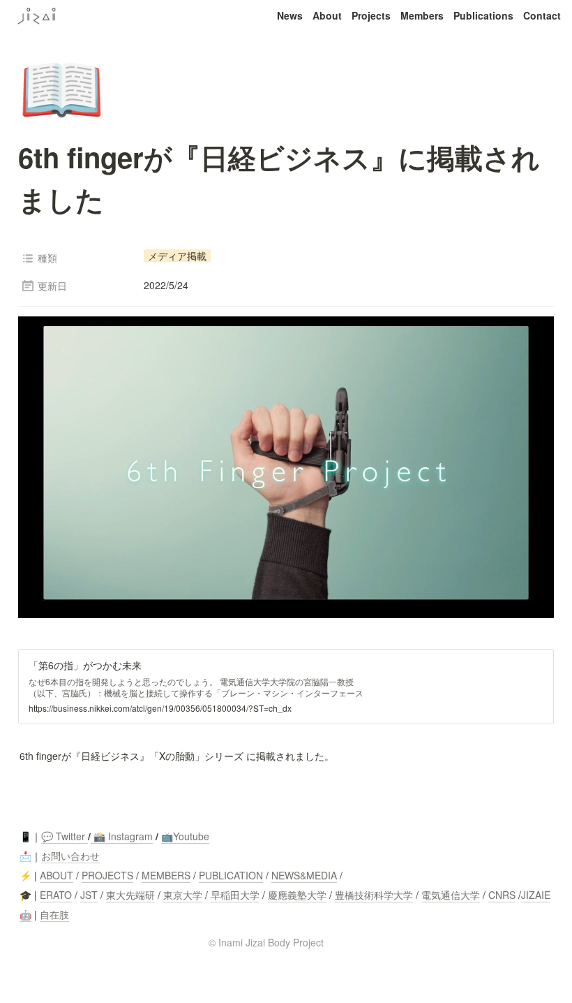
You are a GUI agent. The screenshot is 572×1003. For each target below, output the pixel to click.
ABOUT (56, 875)
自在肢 (54, 914)
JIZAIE (535, 895)
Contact (542, 15)
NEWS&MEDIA (304, 875)
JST (89, 895)
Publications (483, 15)
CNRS (501, 895)
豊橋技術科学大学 (374, 895)
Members (422, 15)
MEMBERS (166, 875)
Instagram (130, 836)
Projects (371, 15)
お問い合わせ (70, 856)
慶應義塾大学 (297, 895)
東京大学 (182, 895)
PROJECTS (107, 875)
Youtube (191, 836)
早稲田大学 (235, 895)
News (290, 15)
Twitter (69, 836)
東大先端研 (130, 895)
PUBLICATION (231, 875)
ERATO (56, 895)
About (327, 15)
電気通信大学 (450, 895)
